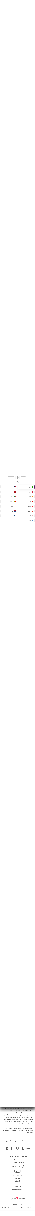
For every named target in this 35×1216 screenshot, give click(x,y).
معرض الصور (17, 1178)
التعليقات (17, 1181)
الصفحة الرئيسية (17, 1175)
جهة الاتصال (17, 1186)
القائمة (17, 1183)
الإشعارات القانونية (17, 1189)
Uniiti (15, 1204)
